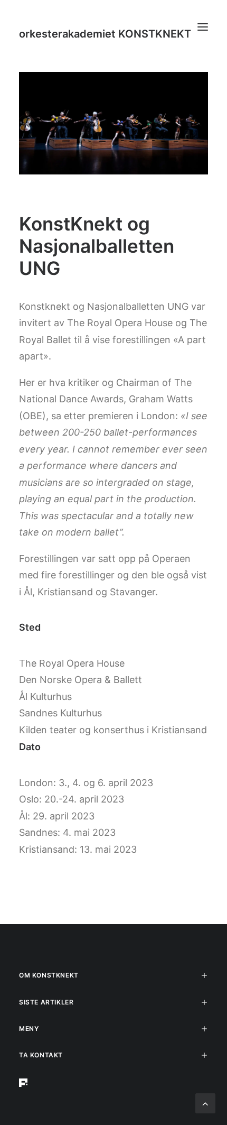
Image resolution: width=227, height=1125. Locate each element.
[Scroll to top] (205, 1102)
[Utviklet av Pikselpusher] (113, 1082)
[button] (202, 26)
